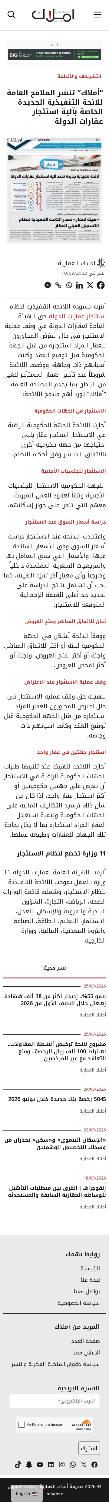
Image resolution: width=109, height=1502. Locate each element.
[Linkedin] (79, 285)
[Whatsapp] (69, 285)
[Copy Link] (58, 285)
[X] (90, 285)
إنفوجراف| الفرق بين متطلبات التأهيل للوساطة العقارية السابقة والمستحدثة (57, 1191)
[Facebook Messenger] (47, 285)
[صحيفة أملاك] (53, 15)
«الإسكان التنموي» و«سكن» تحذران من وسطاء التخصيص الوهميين (55, 1143)
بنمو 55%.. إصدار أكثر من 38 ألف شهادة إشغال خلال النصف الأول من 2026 (55, 1000)
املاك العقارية (76, 263)
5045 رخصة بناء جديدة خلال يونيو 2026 (57, 1099)
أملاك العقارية (93, 1015)
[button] (11, 15)
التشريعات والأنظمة (79, 76)
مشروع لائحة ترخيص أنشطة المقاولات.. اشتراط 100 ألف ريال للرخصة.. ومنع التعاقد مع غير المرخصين (57, 1051)
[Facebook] (100, 285)
